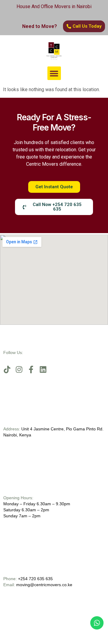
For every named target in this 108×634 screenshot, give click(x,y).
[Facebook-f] (31, 369)
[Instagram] (19, 369)
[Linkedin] (43, 369)
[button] (54, 73)
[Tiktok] (7, 369)
